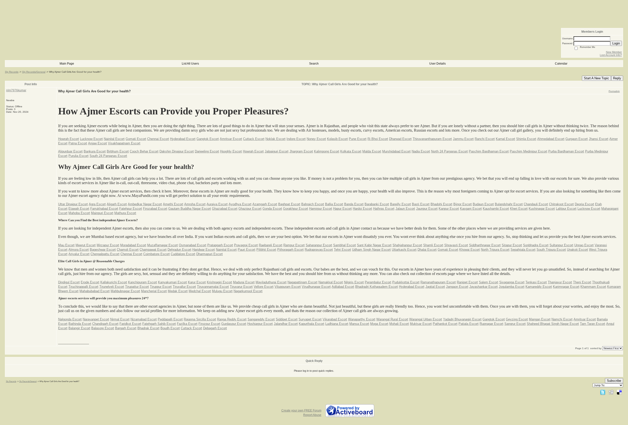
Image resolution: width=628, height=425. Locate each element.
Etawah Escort (78, 208)
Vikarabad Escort (335, 319)
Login (616, 43)
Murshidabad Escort (396, 151)
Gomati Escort (136, 139)
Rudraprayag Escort (319, 249)
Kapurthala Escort (311, 324)
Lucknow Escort (91, 139)
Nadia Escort (421, 151)
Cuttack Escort (253, 139)
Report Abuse (312, 415)
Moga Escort (379, 324)
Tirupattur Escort (137, 286)
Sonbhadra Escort (536, 245)
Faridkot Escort (130, 324)
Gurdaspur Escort (233, 324)
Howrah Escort (68, 139)
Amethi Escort (173, 204)
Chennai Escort (158, 139)
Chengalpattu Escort (105, 254)
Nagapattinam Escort (302, 282)
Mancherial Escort (154, 291)
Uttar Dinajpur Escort (73, 204)
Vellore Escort (264, 286)
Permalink (614, 91)
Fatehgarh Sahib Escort (159, 324)
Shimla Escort (526, 139)
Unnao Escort (584, 245)
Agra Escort (97, 204)
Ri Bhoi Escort (377, 139)
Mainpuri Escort (102, 213)
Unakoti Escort (577, 249)
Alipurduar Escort (70, 151)
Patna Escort (77, 143)
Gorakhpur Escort (295, 208)
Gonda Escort (272, 208)
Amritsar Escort (231, 139)
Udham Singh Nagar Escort (371, 249)
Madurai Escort (244, 282)
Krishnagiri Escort (219, 282)
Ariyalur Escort (79, 254)
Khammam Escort (593, 286)
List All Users (190, 63)
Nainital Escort (114, 139)
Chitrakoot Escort (561, 204)
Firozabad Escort (155, 208)
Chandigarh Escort (105, 324)
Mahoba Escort (79, 213)
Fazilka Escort (187, 324)
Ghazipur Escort (250, 208)
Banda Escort (354, 204)
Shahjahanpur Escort (407, 245)
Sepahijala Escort (523, 249)
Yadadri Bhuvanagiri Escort (462, 319)
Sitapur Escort (512, 245)
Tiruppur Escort (161, 286)
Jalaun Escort (405, 208)
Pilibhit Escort (266, 249)
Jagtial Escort (435, 286)
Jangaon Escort (457, 286)
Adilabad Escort (343, 286)
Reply (617, 78)
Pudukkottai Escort (405, 282)
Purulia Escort (78, 156)
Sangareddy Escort (261, 319)
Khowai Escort (469, 249)
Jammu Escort (463, 139)
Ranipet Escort (467, 282)
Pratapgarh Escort (220, 245)
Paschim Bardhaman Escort (489, 151)
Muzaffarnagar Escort (162, 245)
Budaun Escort (483, 204)
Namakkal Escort (330, 282)
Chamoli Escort (128, 249)
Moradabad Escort (133, 245)
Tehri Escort (342, 249)
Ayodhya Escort (240, 204)
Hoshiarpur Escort (260, 324)
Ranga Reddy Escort (232, 319)
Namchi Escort (562, 319)
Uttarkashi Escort (404, 249)
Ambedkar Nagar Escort (145, 204)
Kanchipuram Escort (142, 282)
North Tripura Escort (495, 249)
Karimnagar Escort (566, 286)
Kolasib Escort (337, 139)
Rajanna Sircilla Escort (200, 319)
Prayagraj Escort (246, 245)
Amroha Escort (195, 204)
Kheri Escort (519, 208)
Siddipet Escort (287, 319)
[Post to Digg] (611, 392)
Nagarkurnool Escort (248, 291)
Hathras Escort (383, 208)
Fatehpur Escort (130, 208)
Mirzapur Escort (108, 245)
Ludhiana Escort (336, 324)
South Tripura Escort (551, 249)
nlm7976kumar (16, 90)
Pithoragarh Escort (290, 249)
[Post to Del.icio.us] (619, 392)
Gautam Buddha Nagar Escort (189, 208)
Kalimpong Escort (326, 151)
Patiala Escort (468, 324)
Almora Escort (78, 249)
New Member (614, 52)
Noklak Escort (275, 139)
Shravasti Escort (456, 245)
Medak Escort (178, 291)
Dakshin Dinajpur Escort (176, 151)
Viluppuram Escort (288, 286)
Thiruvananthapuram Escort (432, 139)
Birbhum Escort (118, 151)
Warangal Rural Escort (392, 319)
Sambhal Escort (344, 245)
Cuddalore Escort (183, 254)
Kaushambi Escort (496, 208)
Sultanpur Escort (561, 245)
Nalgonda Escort (70, 319)
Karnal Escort (505, 139)
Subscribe (614, 381)
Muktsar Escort (421, 324)
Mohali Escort (399, 324)
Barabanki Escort (377, 204)
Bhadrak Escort (148, 328)
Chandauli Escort (536, 204)
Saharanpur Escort (319, 245)
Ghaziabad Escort (224, 208)
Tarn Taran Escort (592, 324)
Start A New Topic (596, 78)
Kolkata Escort (350, 151)
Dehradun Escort (179, 249)
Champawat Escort (153, 249)
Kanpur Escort (449, 208)
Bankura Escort (95, 151)
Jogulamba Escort (511, 286)
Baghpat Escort (289, 204)
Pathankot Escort (445, 324)
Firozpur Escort (209, 324)
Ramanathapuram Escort (438, 282)
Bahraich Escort (312, 204)
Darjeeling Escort (207, 151)
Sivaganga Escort (511, 282)
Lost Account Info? (611, 55)
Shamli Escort (433, 245)
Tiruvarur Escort (241, 286)
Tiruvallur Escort (184, 286)
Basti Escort (421, 204)
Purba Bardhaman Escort (566, 151)
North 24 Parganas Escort (449, 151)
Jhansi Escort (598, 139)
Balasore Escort (102, 328)
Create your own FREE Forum (301, 410)
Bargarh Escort (125, 328)
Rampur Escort (294, 245)
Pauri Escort (246, 249)
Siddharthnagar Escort (485, 245)
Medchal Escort (200, 291)
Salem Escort (488, 282)
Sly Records (11, 71)
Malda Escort (371, 151)
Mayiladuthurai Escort (271, 282)
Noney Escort (316, 139)
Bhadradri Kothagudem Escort (376, 286)
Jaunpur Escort (427, 208)
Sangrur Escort (515, 324)
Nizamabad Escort (144, 319)
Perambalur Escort (378, 282)
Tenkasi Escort (536, 282)
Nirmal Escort (120, 319)
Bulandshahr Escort (509, 204)
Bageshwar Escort (103, 249)
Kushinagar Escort (542, 208)
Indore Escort (296, 139)
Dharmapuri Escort (209, 254)
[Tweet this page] (603, 392)
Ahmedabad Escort (550, 139)
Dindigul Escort (69, 282)
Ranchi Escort (485, 139)
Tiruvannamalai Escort (213, 286)
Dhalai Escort (427, 249)
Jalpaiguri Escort (276, 151)
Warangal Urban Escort (425, 319)
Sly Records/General (33, 71)
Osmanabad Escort (192, 245)
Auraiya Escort (217, 204)
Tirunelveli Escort (111, 286)
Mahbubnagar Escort (125, 291)
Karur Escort (197, 282)
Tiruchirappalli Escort (83, 286)
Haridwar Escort (203, 249)
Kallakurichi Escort (113, 282)
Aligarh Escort (117, 204)
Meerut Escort (86, 245)
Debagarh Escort (215, 328)
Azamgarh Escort (264, 204)
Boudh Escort (170, 328)
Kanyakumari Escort (172, 282)
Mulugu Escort (222, 291)
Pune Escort (357, 139)
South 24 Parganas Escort (108, 156)
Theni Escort (582, 282)
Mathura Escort (125, 213)
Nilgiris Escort (354, 282)
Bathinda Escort (79, 324)
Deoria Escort (584, 204)
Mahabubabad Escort (94, 291)
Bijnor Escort (462, 204)
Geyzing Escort (517, 319)
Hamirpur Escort (320, 208)
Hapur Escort (342, 208)
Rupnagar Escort (491, 324)
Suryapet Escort (310, 319)
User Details (437, 63)
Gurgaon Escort (576, 139)
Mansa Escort (359, 324)
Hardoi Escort (362, 208)
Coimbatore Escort (156, 254)
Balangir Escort (79, 328)
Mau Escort (66, 245)
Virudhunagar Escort (316, 286)
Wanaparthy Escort (361, 319)
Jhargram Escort (301, 151)
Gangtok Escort (207, 139)
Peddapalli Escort (170, 319)
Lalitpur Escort (566, 208)
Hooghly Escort (231, 151)
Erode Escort (90, 282)
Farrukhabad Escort (104, 208)
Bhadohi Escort (441, 204)
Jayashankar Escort (483, 286)
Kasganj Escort (471, 208)
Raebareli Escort (270, 245)
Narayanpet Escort (96, 319)
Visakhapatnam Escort (124, 143)
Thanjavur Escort (560, 282)
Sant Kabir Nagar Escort (374, 245)
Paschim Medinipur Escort (528, 151)
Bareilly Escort (400, 204)
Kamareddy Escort (538, 286)
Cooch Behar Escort (144, 151)
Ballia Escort (334, 204)
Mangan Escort (539, 319)
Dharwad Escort (400, 139)
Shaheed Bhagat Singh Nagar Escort (553, 324)
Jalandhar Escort (286, 324)
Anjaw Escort (97, 143)
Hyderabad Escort (183, 139)
